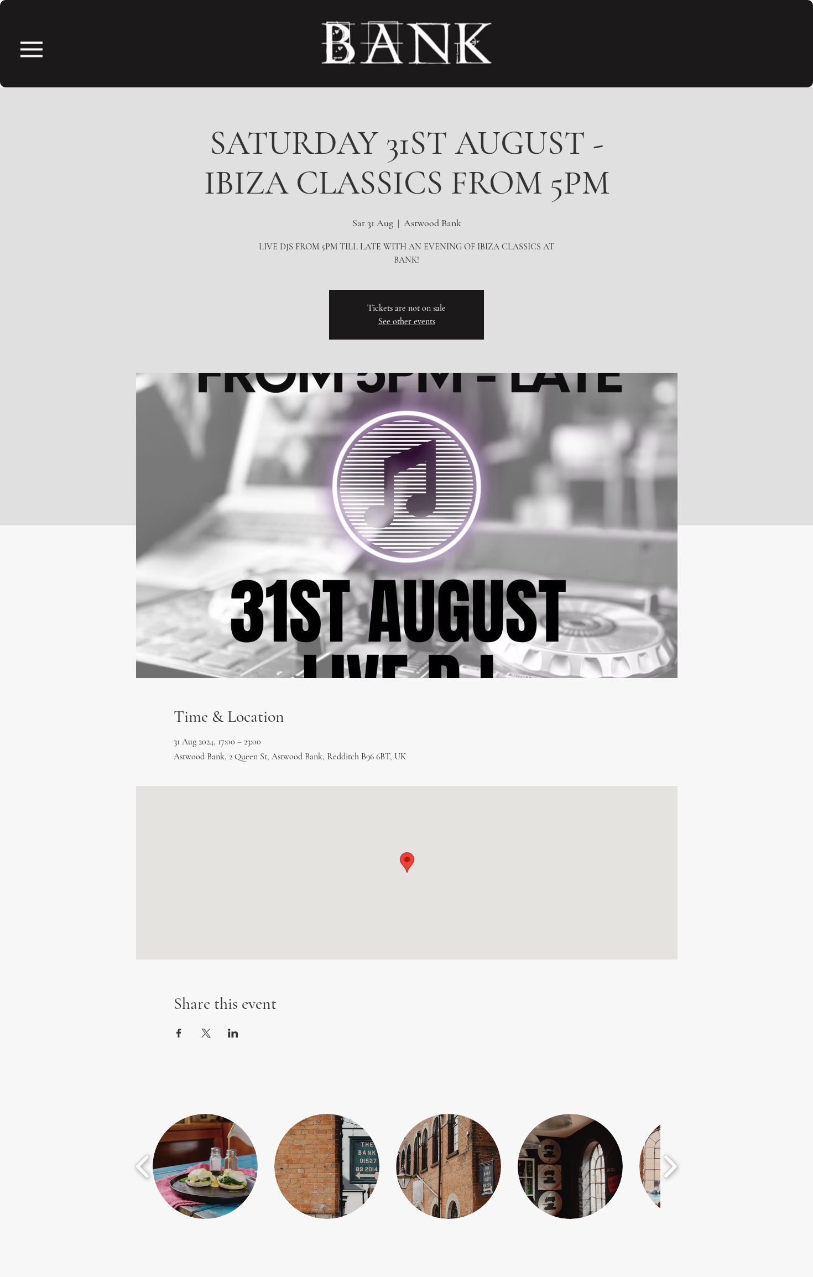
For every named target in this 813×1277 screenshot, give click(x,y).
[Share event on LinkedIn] (233, 1033)
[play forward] (670, 1166)
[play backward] (143, 1166)
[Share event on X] (206, 1033)
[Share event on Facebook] (179, 1033)
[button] (31, 49)
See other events (406, 321)
